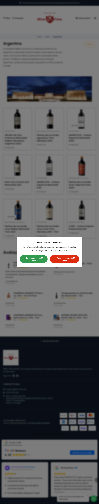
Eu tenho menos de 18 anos (65, 259)
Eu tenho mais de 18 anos (34, 259)
